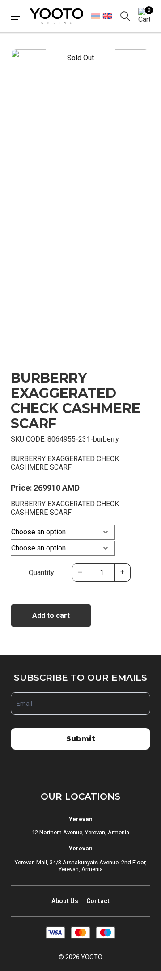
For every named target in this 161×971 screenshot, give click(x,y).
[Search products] (125, 16)
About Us (64, 900)
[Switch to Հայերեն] (96, 16)
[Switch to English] (107, 16)
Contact (98, 900)
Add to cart (51, 615)
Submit (80, 738)
